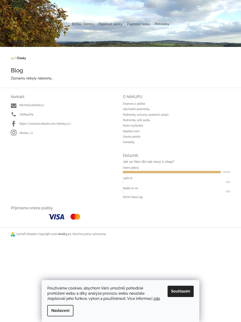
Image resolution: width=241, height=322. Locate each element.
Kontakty (129, 142)
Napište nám (131, 131)
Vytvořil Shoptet (26, 234)
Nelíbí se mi (130, 188)
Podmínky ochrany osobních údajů (146, 114)
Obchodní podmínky (136, 109)
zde (156, 298)
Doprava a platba (134, 103)
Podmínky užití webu (136, 120)
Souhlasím (180, 291)
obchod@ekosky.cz (31, 105)
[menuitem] (83, 24)
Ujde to (128, 178)
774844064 (26, 114)
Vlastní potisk (131, 136)
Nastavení (60, 310)
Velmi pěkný (131, 167)
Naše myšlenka (133, 125)
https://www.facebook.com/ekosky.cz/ (45, 123)
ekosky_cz (26, 133)
